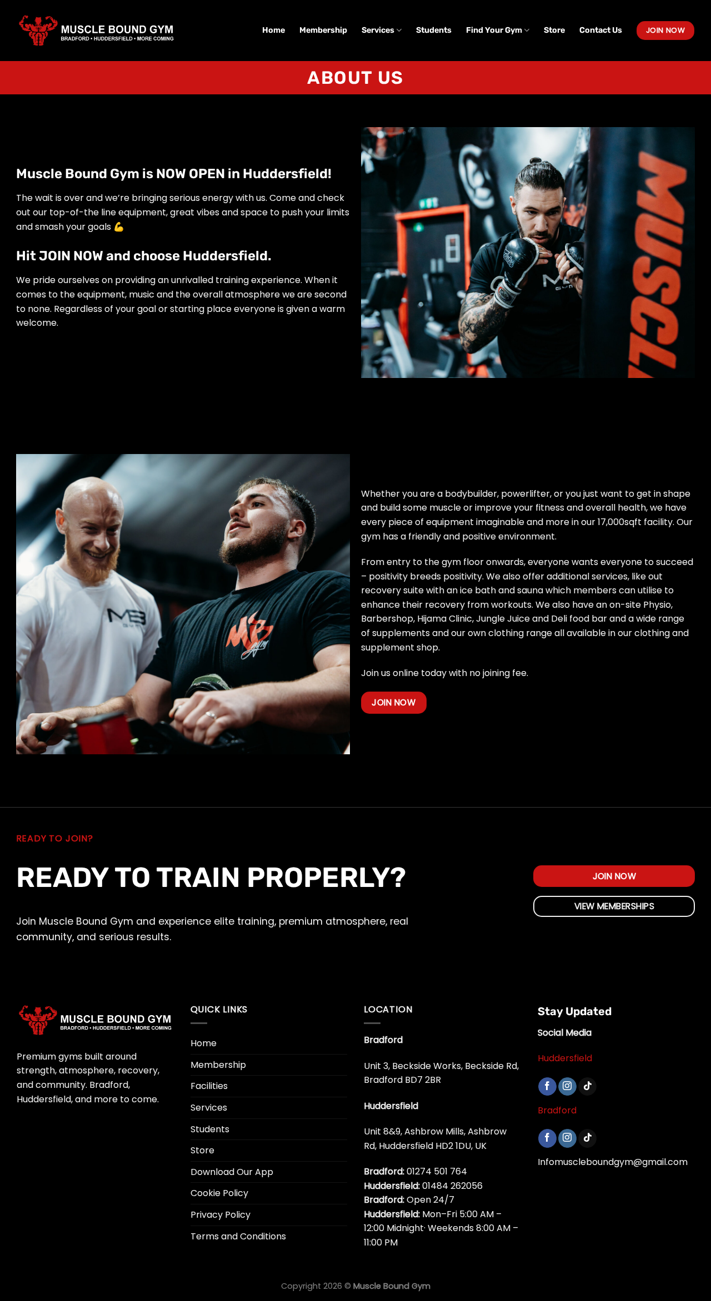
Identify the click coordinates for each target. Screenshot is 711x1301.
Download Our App (232, 1172)
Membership (323, 30)
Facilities (209, 1086)
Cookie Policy (219, 1193)
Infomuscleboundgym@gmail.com (613, 1162)
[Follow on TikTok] (587, 1086)
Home (273, 30)
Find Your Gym (494, 30)
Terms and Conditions (238, 1236)
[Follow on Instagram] (567, 1086)
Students (434, 30)
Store (554, 30)
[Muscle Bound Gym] (96, 30)
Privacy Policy (221, 1214)
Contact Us (600, 30)
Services (378, 30)
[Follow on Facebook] (547, 1086)
